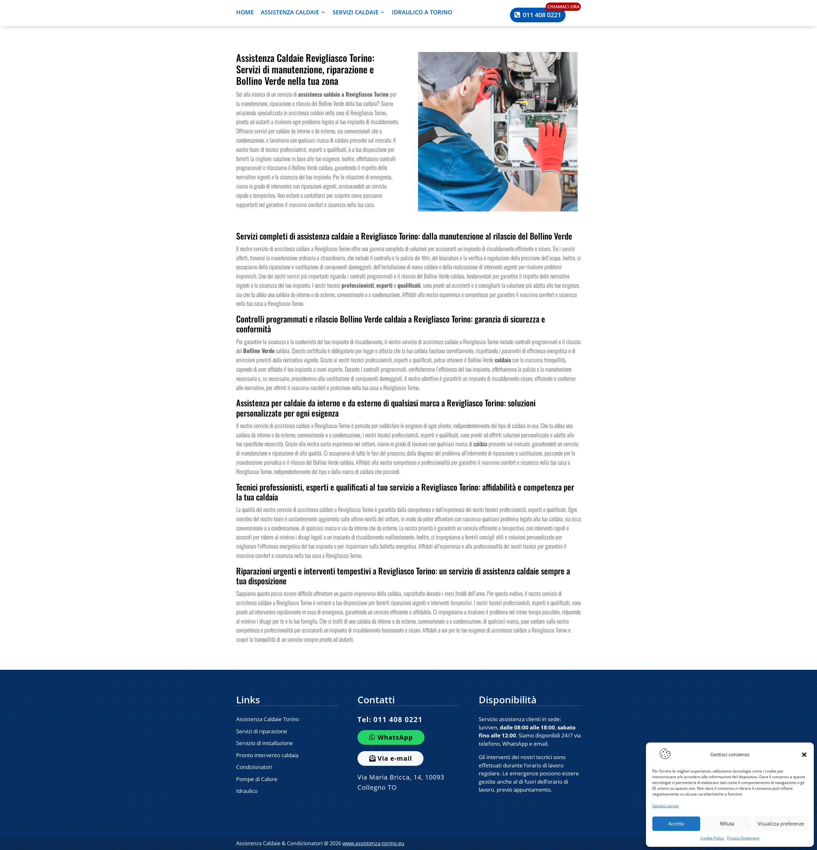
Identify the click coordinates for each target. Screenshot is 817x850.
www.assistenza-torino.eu (373, 843)
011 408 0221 (542, 15)
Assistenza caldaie (290, 13)
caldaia (480, 444)
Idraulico (247, 791)
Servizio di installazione (264, 743)
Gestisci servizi (665, 806)
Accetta (676, 823)
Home (245, 13)
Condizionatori (254, 767)
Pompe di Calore (256, 779)
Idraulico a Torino (422, 13)
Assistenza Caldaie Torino (267, 719)
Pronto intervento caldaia (267, 755)
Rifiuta (727, 823)
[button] (804, 754)
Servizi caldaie (356, 13)
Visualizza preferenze (781, 823)
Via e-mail (395, 758)
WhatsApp (395, 737)
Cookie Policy (712, 838)
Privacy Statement (743, 838)
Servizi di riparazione (261, 731)
